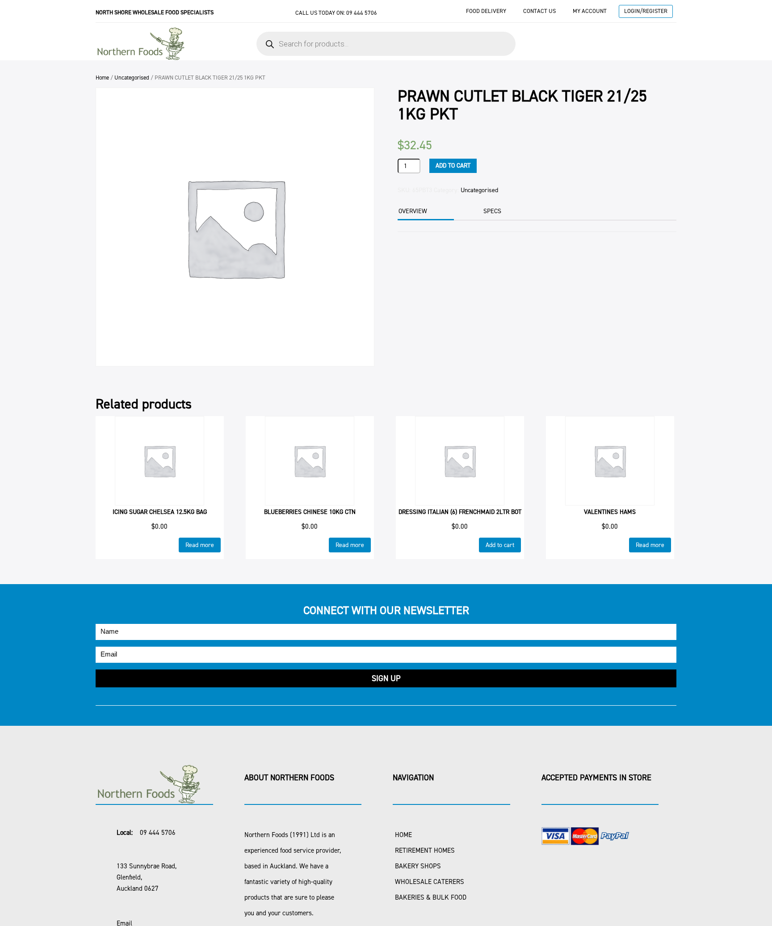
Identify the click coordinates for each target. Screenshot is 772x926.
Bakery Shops (418, 866)
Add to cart (453, 165)
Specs (492, 211)
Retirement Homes (425, 850)
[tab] (424, 212)
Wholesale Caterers (429, 881)
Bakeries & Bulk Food (430, 897)
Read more (199, 545)
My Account (590, 11)
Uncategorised (131, 77)
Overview (413, 211)
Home (102, 77)
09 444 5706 (361, 13)
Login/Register (645, 11)
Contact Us (539, 11)
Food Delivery (486, 11)
